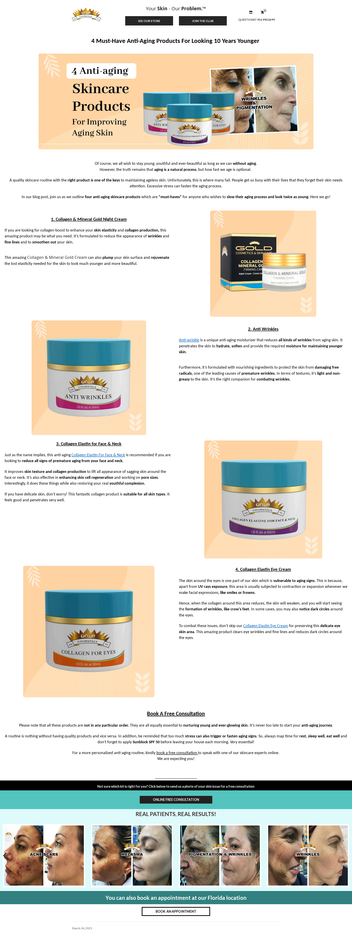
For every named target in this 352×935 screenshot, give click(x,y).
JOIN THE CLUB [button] (203, 21)
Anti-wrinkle (189, 340)
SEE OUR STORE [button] (149, 21)
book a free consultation (177, 753)
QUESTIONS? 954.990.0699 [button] (256, 19)
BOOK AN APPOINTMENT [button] (176, 911)
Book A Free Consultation (176, 714)
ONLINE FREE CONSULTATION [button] (176, 800)
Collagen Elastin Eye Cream (265, 626)
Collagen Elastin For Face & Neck (98, 455)
